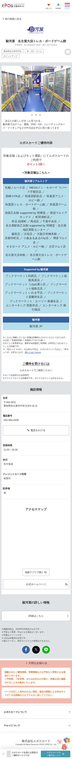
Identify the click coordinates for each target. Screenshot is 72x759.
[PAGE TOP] (62, 744)
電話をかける (37, 430)
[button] (41, 754)
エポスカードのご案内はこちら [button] (54, 753)
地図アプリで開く (34, 572)
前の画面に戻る (13, 19)
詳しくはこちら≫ (33, 352)
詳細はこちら (36, 615)
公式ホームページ (36, 584)
